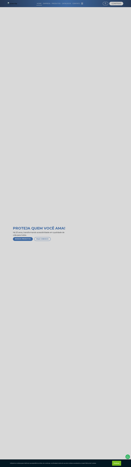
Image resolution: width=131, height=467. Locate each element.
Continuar (116, 463)
